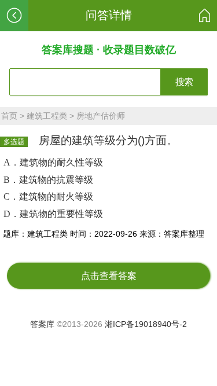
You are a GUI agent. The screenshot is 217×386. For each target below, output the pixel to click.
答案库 (42, 324)
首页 (9, 115)
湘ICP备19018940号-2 (146, 324)
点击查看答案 (109, 276)
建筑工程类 (47, 115)
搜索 (184, 82)
